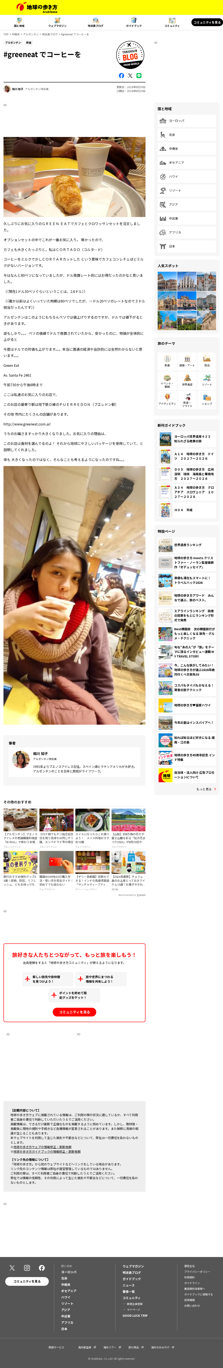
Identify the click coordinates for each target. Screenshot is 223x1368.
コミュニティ (172, 25)
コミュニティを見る (207, 22)
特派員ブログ (95, 25)
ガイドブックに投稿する (198, 1294)
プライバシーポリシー (197, 1271)
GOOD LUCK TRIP (135, 1315)
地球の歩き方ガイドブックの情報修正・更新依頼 (47, 1151)
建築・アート (187, 365)
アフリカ (175, 232)
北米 (172, 135)
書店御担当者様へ (194, 1288)
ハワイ (173, 176)
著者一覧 (129, 1291)
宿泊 (206, 365)
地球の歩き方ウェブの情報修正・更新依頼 (42, 1147)
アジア (173, 204)
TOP (6, 34)
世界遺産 (187, 384)
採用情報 (189, 1300)
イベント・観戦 (167, 384)
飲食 (167, 365)
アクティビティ (167, 403)
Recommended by (127, 895)
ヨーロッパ (176, 121)
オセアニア (176, 162)
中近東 (173, 218)
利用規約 (189, 1277)
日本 (172, 246)
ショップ (207, 403)
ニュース (129, 1285)
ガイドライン (192, 1283)
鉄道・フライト (187, 404)
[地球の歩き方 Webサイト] (37, 7)
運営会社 (189, 1266)
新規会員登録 (135, 1304)
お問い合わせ (192, 1305)
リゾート (175, 190)
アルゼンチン (31, 34)
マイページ (133, 1309)
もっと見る (204, 789)
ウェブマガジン (57, 25)
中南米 (16, 34)
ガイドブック (134, 25)
